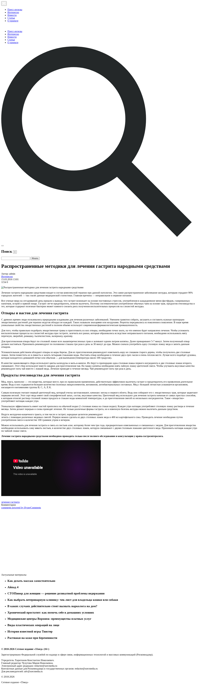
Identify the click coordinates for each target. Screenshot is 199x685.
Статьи (11, 18)
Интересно (13, 12)
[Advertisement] (24, 542)
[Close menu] (4, 3)
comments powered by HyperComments (21, 507)
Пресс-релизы (14, 9)
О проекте (12, 20)
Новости (12, 15)
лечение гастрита (10, 502)
